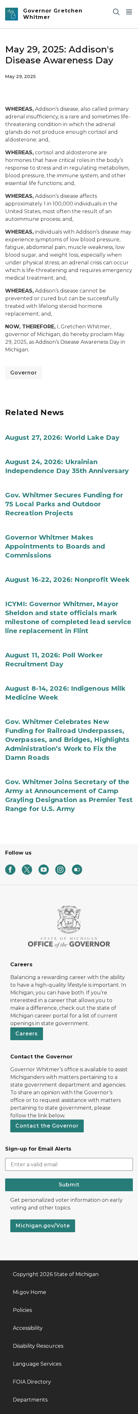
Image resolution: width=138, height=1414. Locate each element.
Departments (30, 1400)
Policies (22, 1310)
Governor (23, 373)
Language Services (37, 1364)
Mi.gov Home (29, 1292)
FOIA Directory (32, 1382)
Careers (26, 1034)
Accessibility (28, 1328)
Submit (69, 1185)
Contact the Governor (47, 1126)
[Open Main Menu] (129, 12)
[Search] (116, 12)
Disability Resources (38, 1346)
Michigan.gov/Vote (42, 1226)
